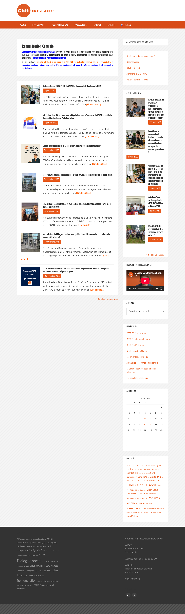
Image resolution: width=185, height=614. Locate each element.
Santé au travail (131, 513)
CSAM (157, 481)
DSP (159, 486)
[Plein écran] (161, 289)
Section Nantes (142, 513)
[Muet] (157, 289)
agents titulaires (133, 473)
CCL (127, 481)
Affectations (150, 466)
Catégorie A (131, 477)
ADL (128, 466)
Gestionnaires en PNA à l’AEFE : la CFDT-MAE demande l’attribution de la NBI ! (72, 86)
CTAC (162, 481)
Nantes (145, 493)
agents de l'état (144, 469)
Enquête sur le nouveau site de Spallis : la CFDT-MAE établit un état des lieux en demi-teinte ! (78, 175)
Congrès (145, 481)
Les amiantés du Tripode (137, 357)
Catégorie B (143, 477)
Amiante (144, 473)
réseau (149, 509)
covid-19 (152, 481)
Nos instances (132, 62)
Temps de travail (47, 585)
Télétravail (136, 516)
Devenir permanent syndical (138, 80)
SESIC (150, 513)
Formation (143, 490)
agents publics (154, 469)
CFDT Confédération (135, 345)
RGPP (145, 504)
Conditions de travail (136, 481)
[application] (145, 280)
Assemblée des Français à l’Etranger (142, 363)
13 (145, 419)
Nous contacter (133, 68)
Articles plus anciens (108, 299)
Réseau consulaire (158, 509)
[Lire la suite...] (93, 105)
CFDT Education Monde (136, 351)
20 (145, 424)
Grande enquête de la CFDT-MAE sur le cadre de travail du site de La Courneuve (72, 146)
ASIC (149, 473)
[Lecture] (129, 289)
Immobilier (131, 494)
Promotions (143, 498)
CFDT (24, 10)
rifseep (151, 504)
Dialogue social (145, 485)
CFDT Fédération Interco (137, 333)
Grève (155, 490)
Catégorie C (156, 477)
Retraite (139, 504)
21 (150, 424)
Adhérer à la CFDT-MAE (136, 74)
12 (139, 419)
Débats (129, 490)
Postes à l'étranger (25, 571)
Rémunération (136, 508)
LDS (139, 493)
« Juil (128, 445)
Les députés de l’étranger (137, 378)
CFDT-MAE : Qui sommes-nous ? (140, 56)
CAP (153, 473)
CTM (129, 485)
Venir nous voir (132, 579)
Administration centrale (138, 466)
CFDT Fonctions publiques (138, 339)
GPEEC (149, 490)
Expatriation (136, 490)
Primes (137, 498)
